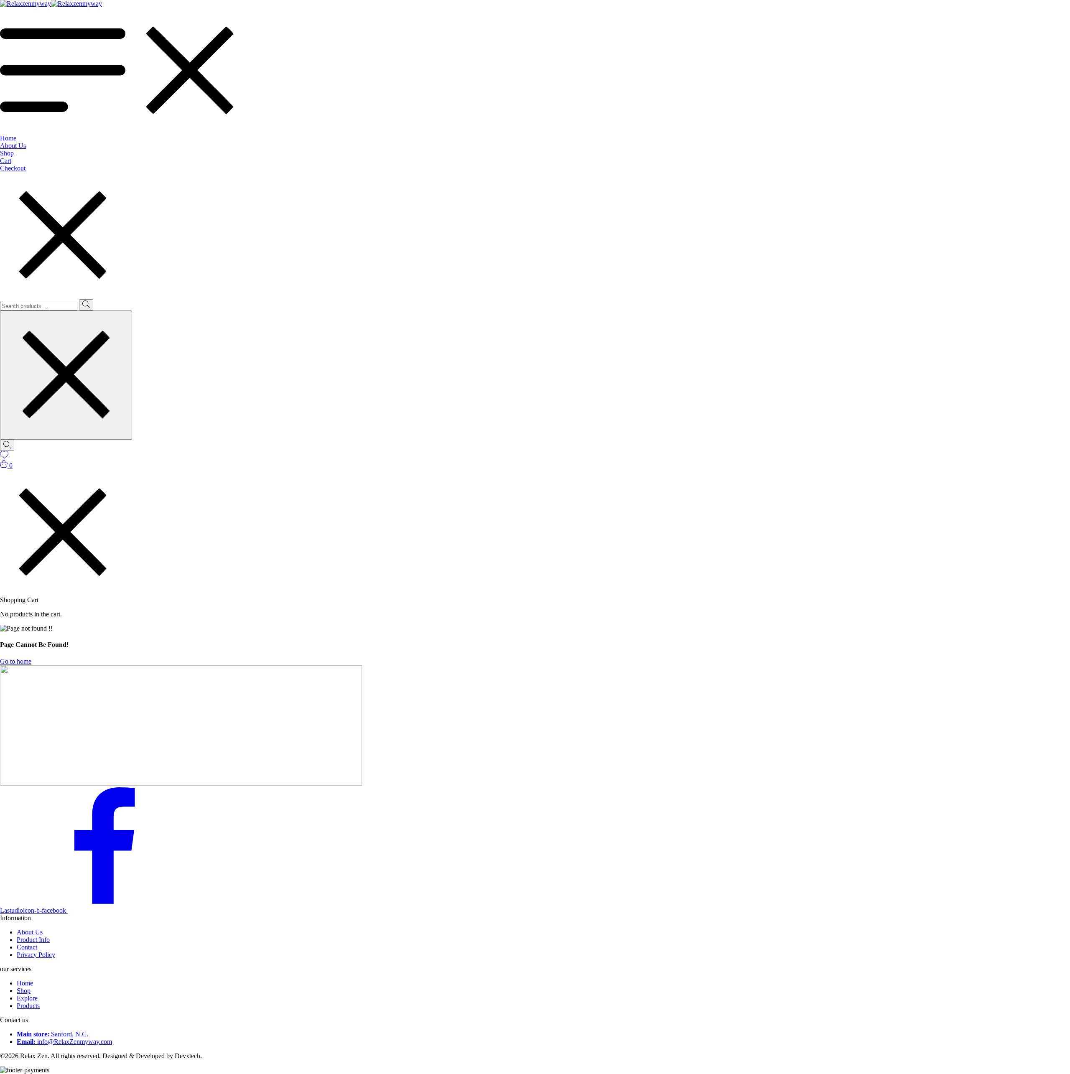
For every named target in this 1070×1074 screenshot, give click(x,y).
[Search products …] (7, 445)
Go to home (15, 661)
